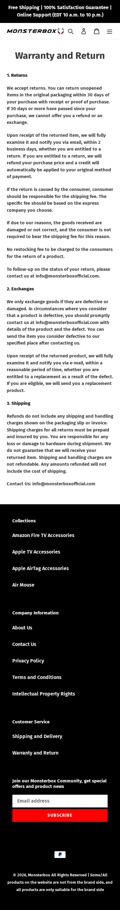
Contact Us (24, 644)
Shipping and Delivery (37, 736)
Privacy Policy (28, 661)
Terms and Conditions (37, 677)
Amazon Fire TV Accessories (43, 535)
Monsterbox (39, 875)
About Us (22, 628)
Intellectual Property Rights (43, 694)
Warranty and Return (35, 753)
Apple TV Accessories (36, 552)
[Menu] (109, 31)
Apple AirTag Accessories (40, 568)
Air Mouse (23, 585)
